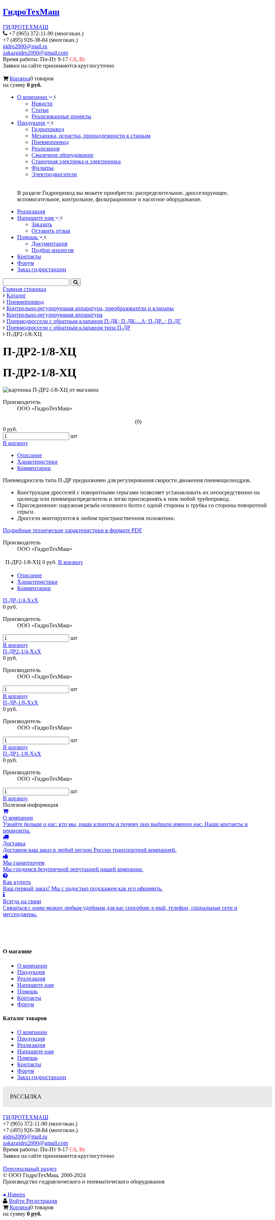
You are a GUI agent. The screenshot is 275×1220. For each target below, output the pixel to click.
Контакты (29, 998)
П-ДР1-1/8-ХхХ (22, 754)
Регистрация (41, 1201)
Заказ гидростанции (41, 1077)
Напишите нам (35, 985)
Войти (17, 1201)
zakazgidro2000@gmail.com (35, 53)
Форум (25, 1004)
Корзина (20, 78)
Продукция (31, 972)
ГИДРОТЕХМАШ (25, 27)
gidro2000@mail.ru (25, 46)
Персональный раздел (30, 1169)
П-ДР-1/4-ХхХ (20, 600)
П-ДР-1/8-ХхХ (20, 703)
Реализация (31, 978)
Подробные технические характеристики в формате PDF (72, 530)
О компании (32, 966)
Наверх (15, 1194)
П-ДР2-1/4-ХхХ (22, 651)
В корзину (15, 645)
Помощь (27, 991)
